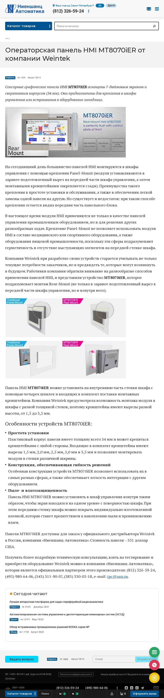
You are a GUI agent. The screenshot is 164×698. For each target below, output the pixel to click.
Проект (14, 619)
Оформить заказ (144, 693)
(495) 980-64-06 (96, 688)
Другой (111, 5)
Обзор (13, 632)
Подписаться (147, 659)
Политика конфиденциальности (76, 674)
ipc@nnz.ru (117, 576)
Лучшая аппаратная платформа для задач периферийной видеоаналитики (56, 601)
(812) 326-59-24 (68, 11)
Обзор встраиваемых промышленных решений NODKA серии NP (49, 627)
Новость (10, 77)
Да (99, 5)
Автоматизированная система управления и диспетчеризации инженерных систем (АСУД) (67, 614)
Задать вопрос (21, 659)
